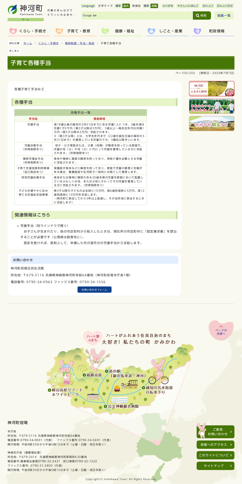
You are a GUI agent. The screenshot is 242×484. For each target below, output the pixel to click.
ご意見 (218, 432)
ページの (221, 332)
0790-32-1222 (86, 461)
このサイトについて (214, 455)
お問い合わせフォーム (94, 290)
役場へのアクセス (214, 444)
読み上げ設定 (225, 5)
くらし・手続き (48, 43)
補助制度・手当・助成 (80, 43)
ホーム (27, 43)
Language (88, 6)
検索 (203, 15)
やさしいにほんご (188, 6)
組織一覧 (224, 15)
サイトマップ (214, 465)
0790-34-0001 (31, 440)
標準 (118, 6)
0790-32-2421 (49, 461)
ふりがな (168, 6)
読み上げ (208, 5)
